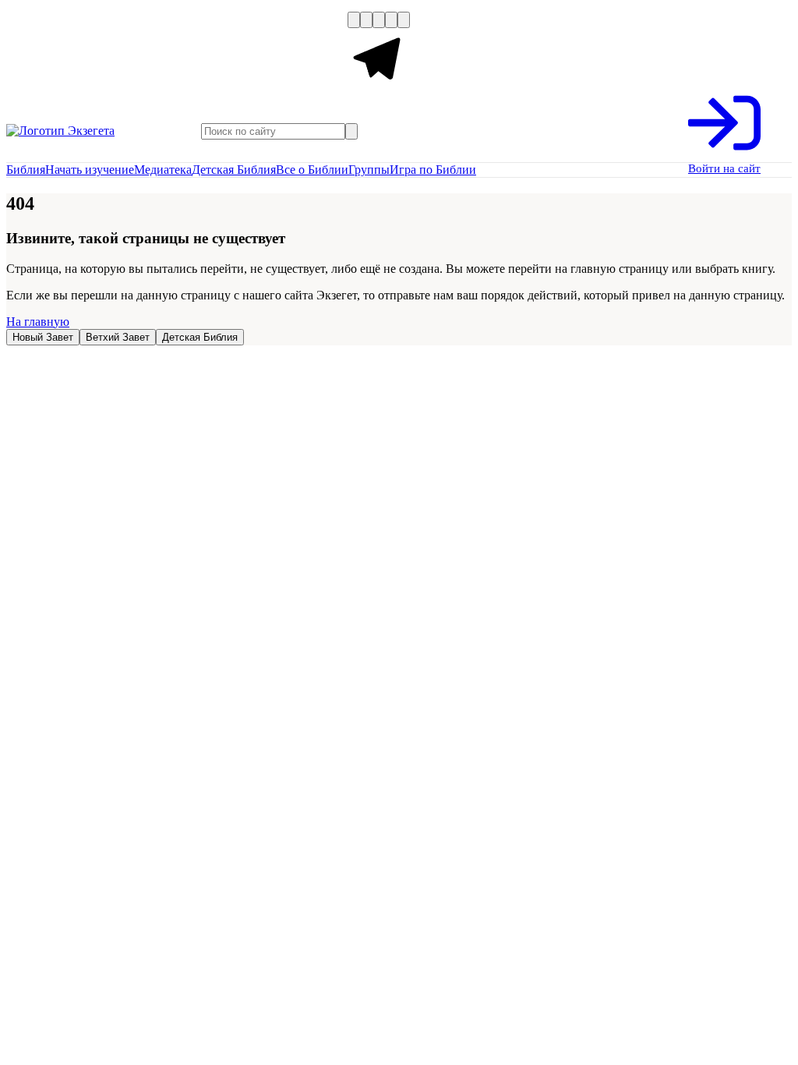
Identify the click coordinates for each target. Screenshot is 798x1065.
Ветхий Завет (118, 337)
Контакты (319, 53)
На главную (37, 321)
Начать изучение (89, 169)
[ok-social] (366, 20)
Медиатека (163, 169)
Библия (25, 169)
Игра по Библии (433, 169)
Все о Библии (312, 169)
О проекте (37, 53)
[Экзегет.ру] (84, 131)
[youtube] (379, 20)
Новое (117, 53)
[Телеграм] (379, 86)
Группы (369, 169)
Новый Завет (42, 337)
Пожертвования (213, 53)
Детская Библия (234, 169)
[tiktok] (403, 20)
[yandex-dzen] (391, 20)
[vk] (354, 20)
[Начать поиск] (351, 131)
